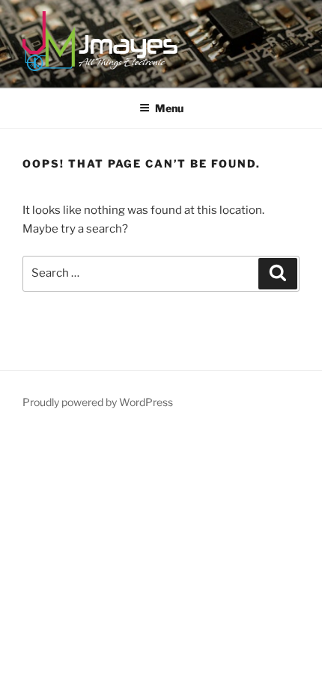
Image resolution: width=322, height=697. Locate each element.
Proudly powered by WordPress (97, 402)
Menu (169, 108)
